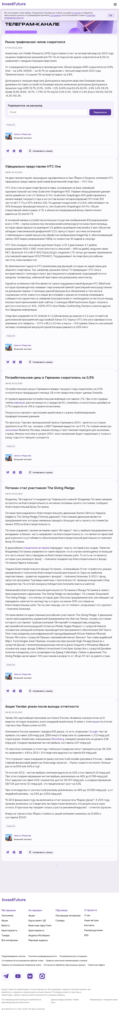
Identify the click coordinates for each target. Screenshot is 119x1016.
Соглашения (55, 15)
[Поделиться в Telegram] (7, 151)
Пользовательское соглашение (73, 956)
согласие (76, 13)
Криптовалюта (9, 930)
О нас (87, 915)
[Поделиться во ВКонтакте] (20, 151)
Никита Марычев (22, 134)
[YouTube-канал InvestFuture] (18, 976)
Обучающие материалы (68, 915)
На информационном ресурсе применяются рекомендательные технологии (21, 1001)
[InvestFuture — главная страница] (14, 4)
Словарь (60, 920)
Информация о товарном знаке (103, 999)
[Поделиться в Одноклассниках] (14, 151)
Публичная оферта (96, 965)
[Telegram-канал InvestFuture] (59, 22)
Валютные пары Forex (40, 925)
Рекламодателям (93, 930)
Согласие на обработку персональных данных (64, 965)
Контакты (89, 925)
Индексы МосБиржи (39, 935)
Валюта (6, 925)
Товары (6, 935)
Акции (5, 920)
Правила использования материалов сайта (21, 965)
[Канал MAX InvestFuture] (42, 976)
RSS (86, 935)
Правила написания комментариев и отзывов (66, 960)
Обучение (61, 910)
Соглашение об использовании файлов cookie (22, 960)
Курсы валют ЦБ (37, 920)
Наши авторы (91, 920)
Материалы (9, 910)
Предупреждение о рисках (14, 956)
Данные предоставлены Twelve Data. (65, 1001)
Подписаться (100, 112)
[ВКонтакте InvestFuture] (30, 976)
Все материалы (10, 940)
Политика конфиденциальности (42, 956)
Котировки (35, 910)
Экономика (7, 915)
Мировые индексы (38, 940)
